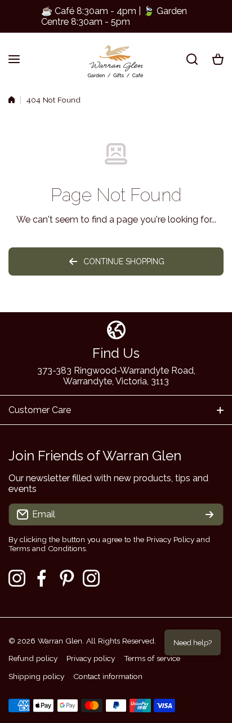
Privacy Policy (170, 539)
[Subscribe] (209, 514)
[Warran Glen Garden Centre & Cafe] (116, 59)
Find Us (116, 353)
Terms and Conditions (47, 548)
